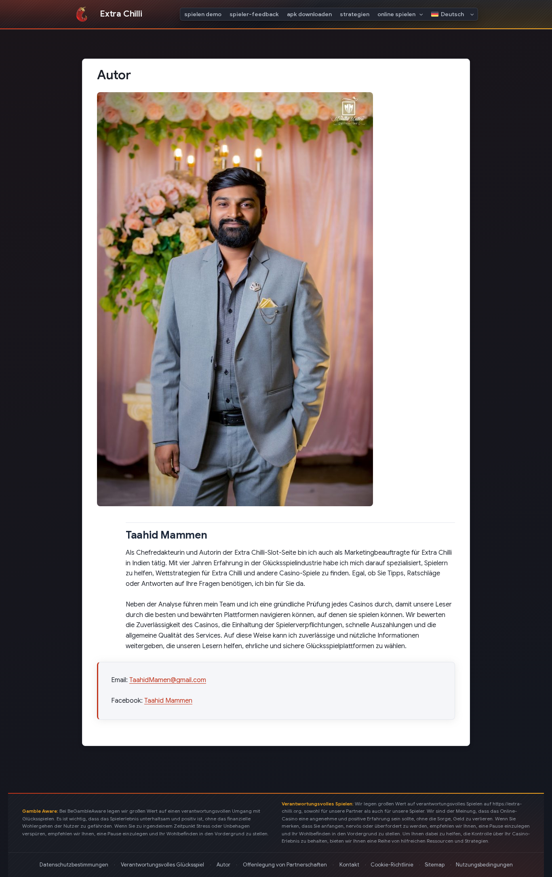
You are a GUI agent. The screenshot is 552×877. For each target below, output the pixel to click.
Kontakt (349, 864)
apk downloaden (309, 14)
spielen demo (202, 14)
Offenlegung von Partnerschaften (285, 864)
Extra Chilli (121, 13)
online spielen (396, 14)
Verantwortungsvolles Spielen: (318, 804)
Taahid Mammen (168, 701)
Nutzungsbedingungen (484, 864)
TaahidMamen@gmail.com (167, 680)
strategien (354, 14)
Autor (223, 864)
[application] (419, 14)
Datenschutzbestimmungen (74, 864)
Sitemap (435, 864)
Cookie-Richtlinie (392, 864)
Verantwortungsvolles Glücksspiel (162, 864)
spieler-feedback (254, 14)
